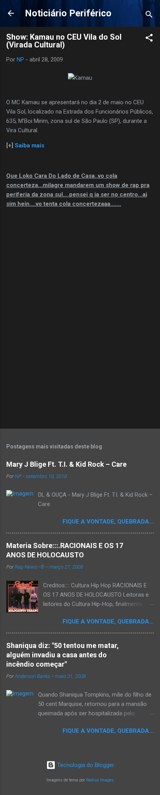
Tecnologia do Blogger (85, 765)
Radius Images (100, 780)
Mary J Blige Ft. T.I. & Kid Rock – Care (66, 464)
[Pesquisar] (149, 16)
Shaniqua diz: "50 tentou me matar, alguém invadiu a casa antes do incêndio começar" (62, 654)
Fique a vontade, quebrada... (108, 521)
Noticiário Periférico (68, 13)
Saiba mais (29, 145)
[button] (149, 39)
